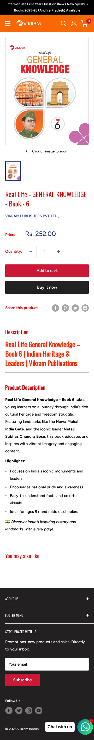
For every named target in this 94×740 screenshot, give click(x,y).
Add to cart (47, 270)
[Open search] (64, 23)
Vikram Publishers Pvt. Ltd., (32, 216)
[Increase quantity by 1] (58, 251)
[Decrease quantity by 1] (30, 251)
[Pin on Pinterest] (65, 308)
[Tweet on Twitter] (75, 308)
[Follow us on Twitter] (18, 710)
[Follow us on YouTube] (38, 710)
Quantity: (13, 251)
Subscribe (22, 679)
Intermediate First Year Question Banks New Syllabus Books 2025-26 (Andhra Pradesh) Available (47, 7)
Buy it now (47, 287)
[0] (84, 23)
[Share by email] (85, 308)
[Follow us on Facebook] (9, 710)
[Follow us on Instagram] (28, 710)
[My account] (74, 23)
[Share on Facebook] (55, 308)
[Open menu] (7, 23)
